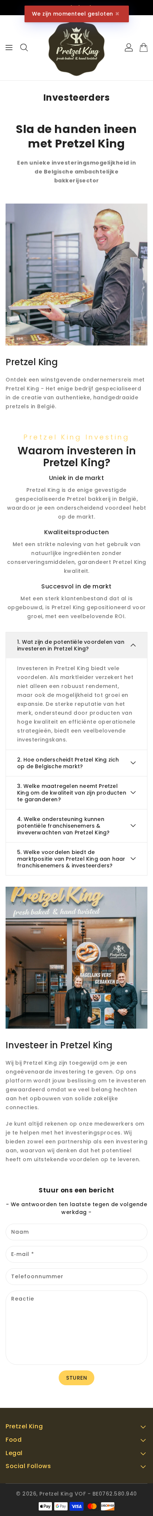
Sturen (76, 1378)
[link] (76, 274)
